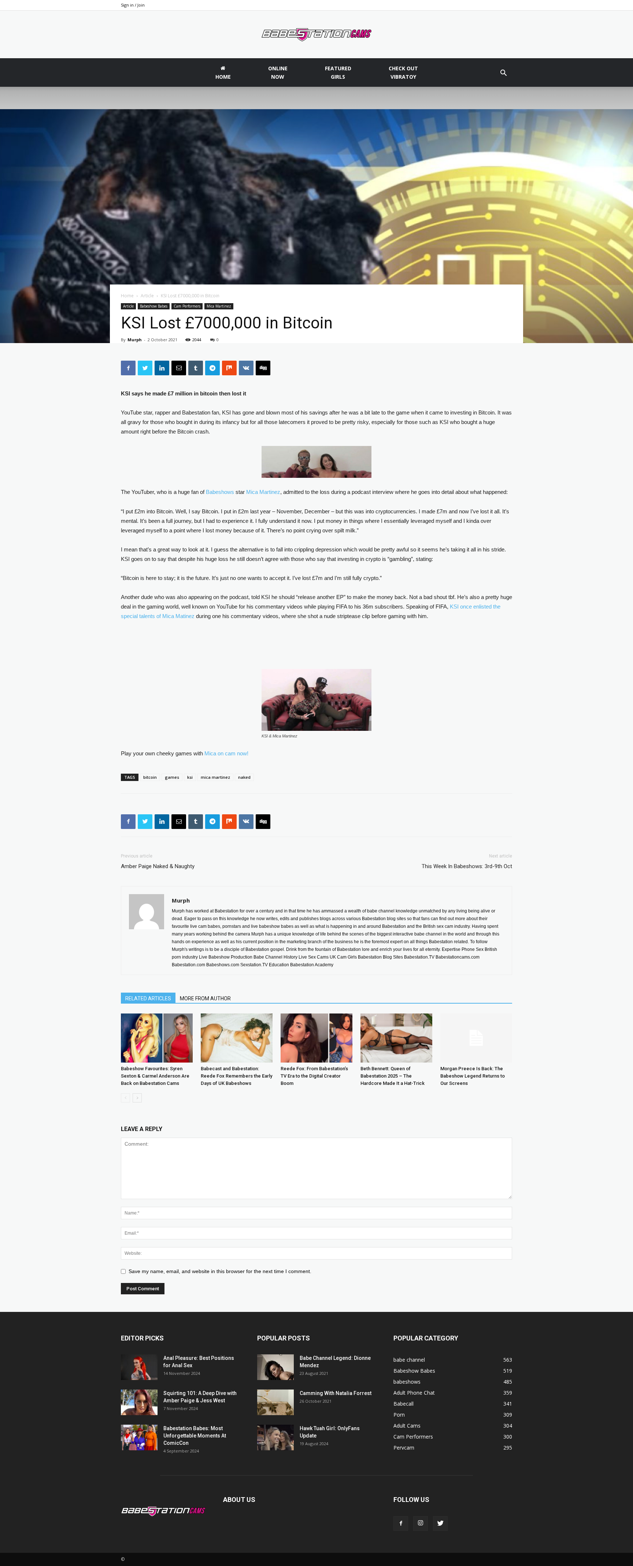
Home (127, 296)
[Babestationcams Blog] (316, 34)
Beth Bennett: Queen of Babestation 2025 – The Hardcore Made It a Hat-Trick (392, 1076)
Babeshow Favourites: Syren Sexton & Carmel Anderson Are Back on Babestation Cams (155, 1076)
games (172, 777)
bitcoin (150, 777)
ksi (190, 777)
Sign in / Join (133, 5)
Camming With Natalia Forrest (335, 1393)
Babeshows (220, 492)
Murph (134, 339)
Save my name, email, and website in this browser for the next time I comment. (220, 1271)
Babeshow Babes (153, 306)
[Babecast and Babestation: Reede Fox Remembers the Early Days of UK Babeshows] (237, 1038)
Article (147, 296)
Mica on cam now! (226, 753)
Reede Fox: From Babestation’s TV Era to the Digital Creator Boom (314, 1076)
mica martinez (215, 777)
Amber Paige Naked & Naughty (158, 866)
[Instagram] (420, 1523)
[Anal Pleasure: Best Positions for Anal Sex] (139, 1367)
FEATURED (338, 72)
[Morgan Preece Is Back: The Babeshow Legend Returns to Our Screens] (476, 1038)
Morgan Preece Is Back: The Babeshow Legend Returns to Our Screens (472, 1076)
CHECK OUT (403, 72)
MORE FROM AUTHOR (205, 998)
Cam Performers (187, 306)
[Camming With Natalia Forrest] (275, 1402)
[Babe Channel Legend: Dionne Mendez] (275, 1367)
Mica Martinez (219, 306)
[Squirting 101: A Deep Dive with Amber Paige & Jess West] (139, 1402)
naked (244, 777)
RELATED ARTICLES (148, 998)
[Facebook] (400, 1523)
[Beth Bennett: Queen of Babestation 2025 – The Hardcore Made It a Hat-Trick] (396, 1038)
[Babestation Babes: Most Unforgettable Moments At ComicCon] (139, 1437)
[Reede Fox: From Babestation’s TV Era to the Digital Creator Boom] (316, 1038)
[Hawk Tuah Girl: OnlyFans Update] (275, 1437)
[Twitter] (440, 1523)
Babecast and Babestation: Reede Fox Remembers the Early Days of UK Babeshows (236, 1076)
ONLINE (278, 72)
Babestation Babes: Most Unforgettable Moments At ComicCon (194, 1435)
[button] (503, 73)
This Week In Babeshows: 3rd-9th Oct (467, 866)
